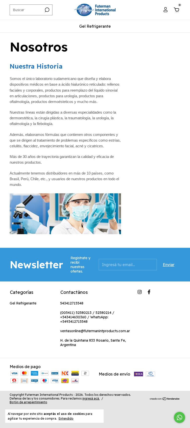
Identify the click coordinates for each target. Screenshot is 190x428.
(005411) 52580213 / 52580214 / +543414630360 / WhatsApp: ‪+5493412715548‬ (87, 317)
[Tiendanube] (164, 399)
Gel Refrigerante (95, 26)
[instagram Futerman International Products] (139, 292)
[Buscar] (46, 10)
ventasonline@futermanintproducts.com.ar (95, 331)
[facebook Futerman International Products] (149, 292)
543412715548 (71, 303)
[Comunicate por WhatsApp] (179, 417)
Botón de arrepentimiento (28, 402)
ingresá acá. (91, 398)
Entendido (66, 418)
